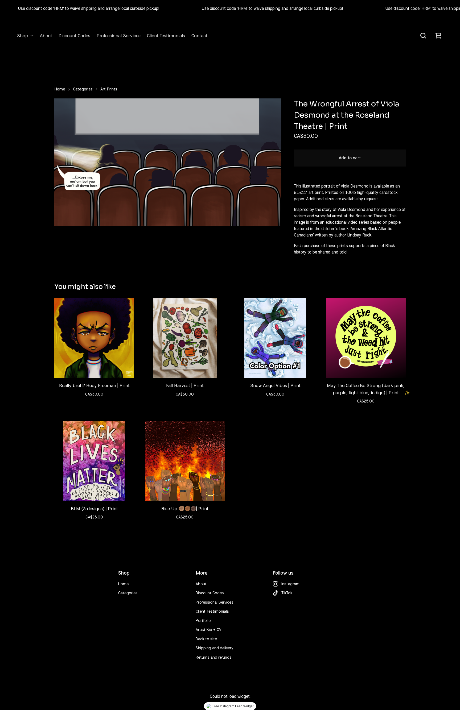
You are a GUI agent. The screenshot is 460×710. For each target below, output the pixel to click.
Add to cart (350, 158)
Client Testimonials (166, 35)
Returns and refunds (214, 657)
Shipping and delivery (214, 648)
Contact (199, 35)
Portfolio (203, 620)
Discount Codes (74, 35)
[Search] (423, 35)
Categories (83, 89)
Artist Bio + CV (208, 629)
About (46, 35)
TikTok (286, 593)
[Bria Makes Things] (230, 35)
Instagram (290, 584)
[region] (230, 8)
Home (59, 89)
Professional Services (119, 35)
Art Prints (108, 89)
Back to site (206, 639)
